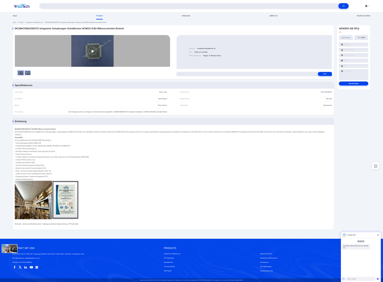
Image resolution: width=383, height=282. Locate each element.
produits (99, 16)
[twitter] (20, 267)
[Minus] (378, 235)
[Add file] (343, 279)
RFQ (324, 74)
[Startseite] (22, 5)
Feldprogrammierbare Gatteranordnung (54, 224)
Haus (15, 16)
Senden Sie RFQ (363, 16)
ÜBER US (273, 16)
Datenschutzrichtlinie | (147, 280)
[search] (343, 6)
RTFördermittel (73, 224)
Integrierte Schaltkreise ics (34, 22)
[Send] (378, 279)
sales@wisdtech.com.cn (27, 258)
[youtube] (31, 267)
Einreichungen (354, 83)
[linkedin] (25, 267)
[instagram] (37, 267)
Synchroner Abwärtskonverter (32, 224)
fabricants (186, 16)
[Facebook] (14, 267)
